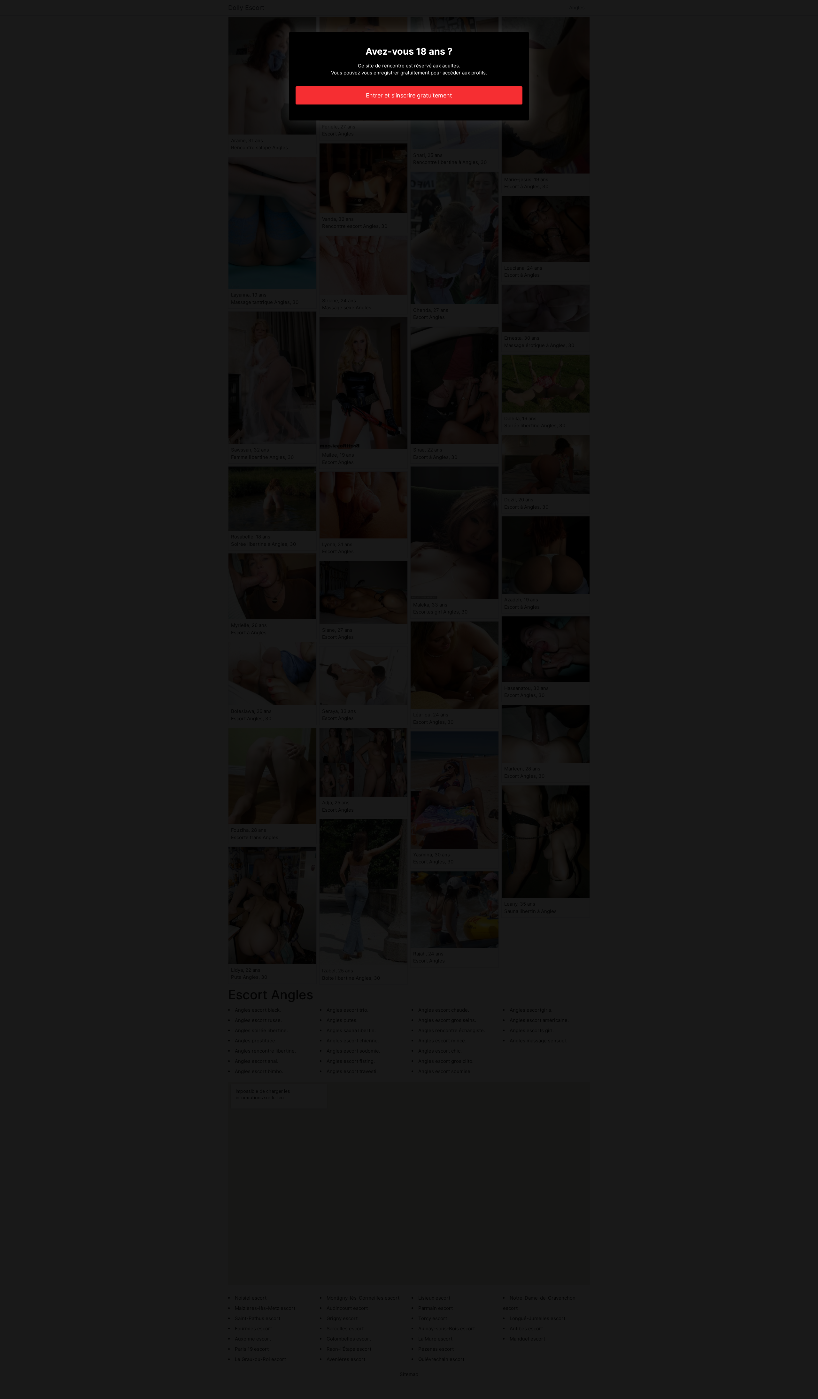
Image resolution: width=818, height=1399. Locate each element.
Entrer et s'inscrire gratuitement (409, 95)
